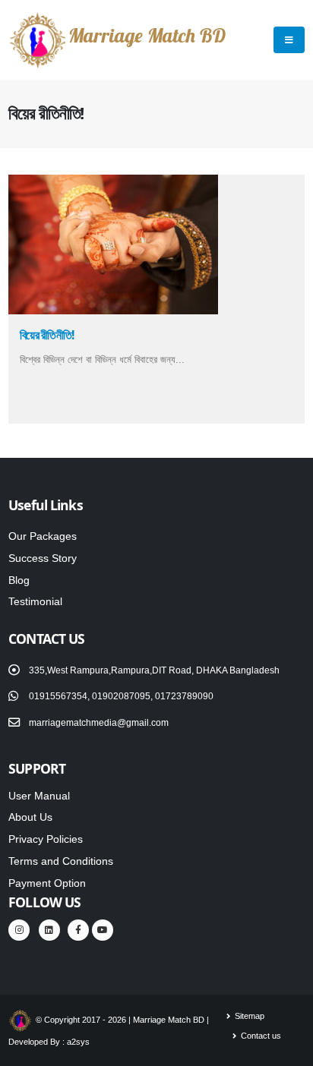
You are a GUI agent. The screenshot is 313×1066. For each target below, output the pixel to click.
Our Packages (42, 536)
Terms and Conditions (60, 861)
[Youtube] (102, 930)
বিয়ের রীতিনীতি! (47, 334)
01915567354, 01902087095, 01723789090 (121, 696)
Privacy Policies (45, 839)
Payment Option (47, 883)
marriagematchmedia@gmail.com (99, 722)
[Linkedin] (49, 930)
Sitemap (248, 1015)
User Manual (39, 796)
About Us (30, 817)
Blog (19, 580)
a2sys (78, 1041)
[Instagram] (19, 930)
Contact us (260, 1035)
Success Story (42, 558)
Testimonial (35, 601)
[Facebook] (78, 930)
